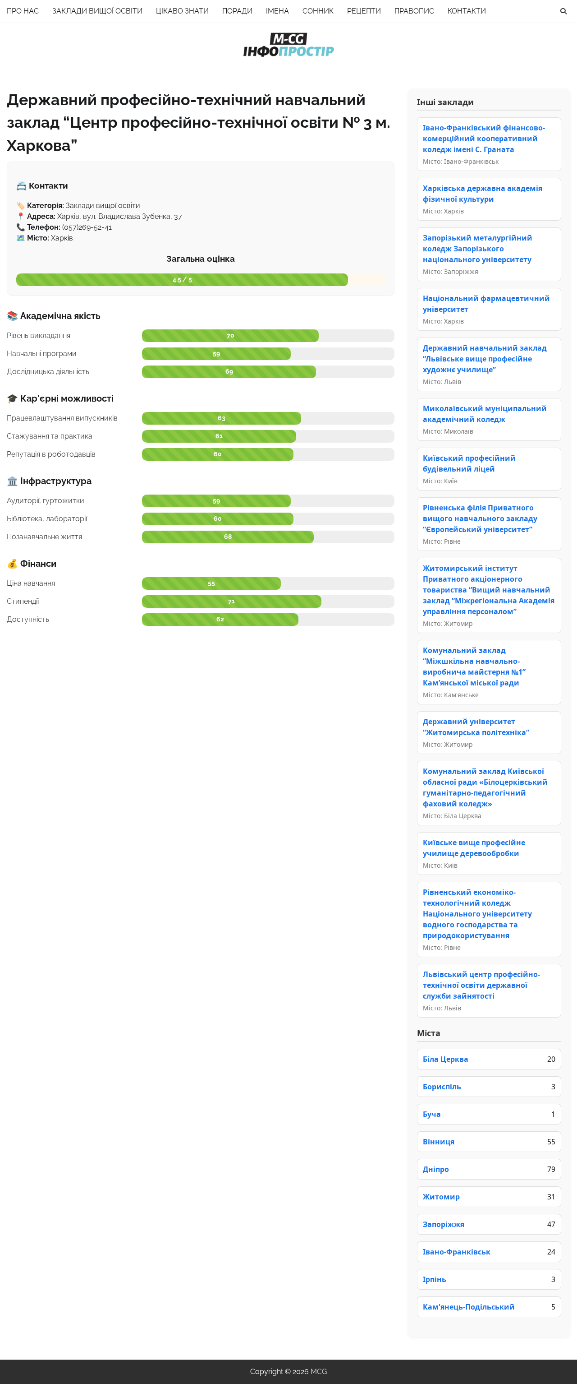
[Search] (563, 11)
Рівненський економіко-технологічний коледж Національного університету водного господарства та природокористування (477, 913)
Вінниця (438, 1142)
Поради (237, 11)
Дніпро (436, 1169)
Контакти (467, 11)
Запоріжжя (443, 1224)
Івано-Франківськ (456, 1252)
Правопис (414, 11)
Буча (432, 1114)
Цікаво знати (182, 11)
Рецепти (364, 11)
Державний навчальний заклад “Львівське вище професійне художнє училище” (485, 359)
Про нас (23, 11)
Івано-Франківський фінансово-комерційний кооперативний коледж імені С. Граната (484, 138)
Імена (277, 11)
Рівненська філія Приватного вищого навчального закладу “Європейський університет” (480, 518)
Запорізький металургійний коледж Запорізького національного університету (477, 248)
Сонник (318, 11)
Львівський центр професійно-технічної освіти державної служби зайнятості (481, 985)
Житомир (441, 1197)
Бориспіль (442, 1087)
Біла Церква (445, 1059)
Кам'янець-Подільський (469, 1307)
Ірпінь (434, 1279)
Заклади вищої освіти (97, 11)
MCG (319, 1371)
